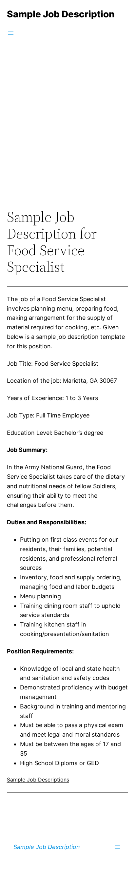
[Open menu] (11, 33)
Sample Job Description (61, 14)
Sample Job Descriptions (38, 779)
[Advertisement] (67, 133)
